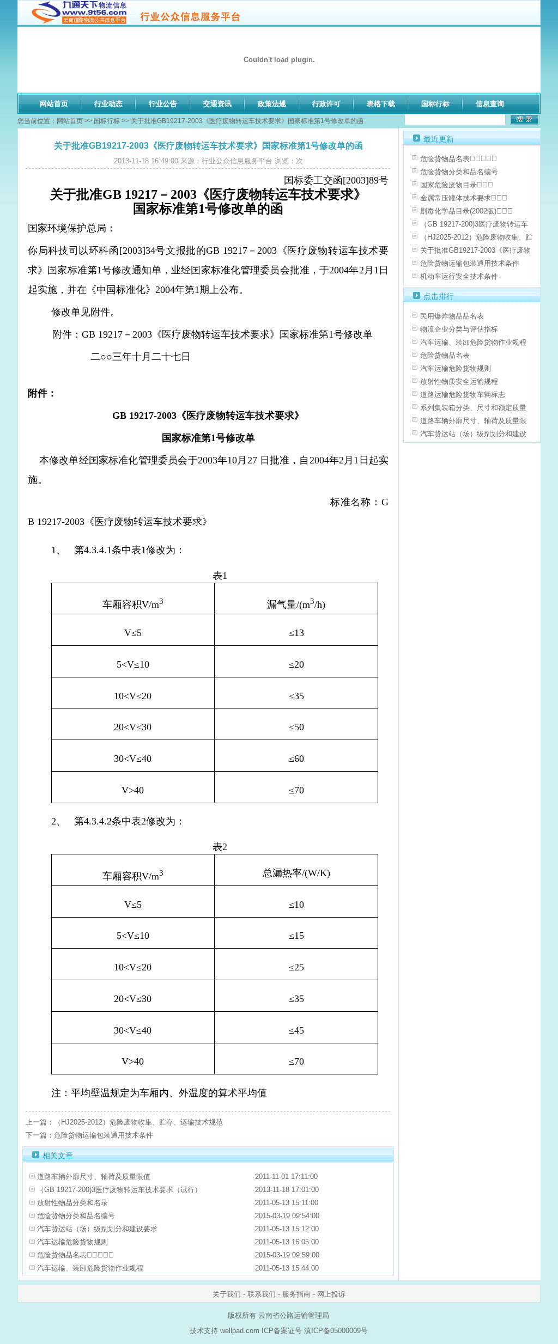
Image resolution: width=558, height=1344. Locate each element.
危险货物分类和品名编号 (76, 1216)
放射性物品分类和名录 (72, 1203)
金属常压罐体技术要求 (463, 198)
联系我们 (261, 1294)
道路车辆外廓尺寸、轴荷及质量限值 (93, 1176)
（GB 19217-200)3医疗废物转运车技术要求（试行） (119, 1190)
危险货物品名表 (445, 355)
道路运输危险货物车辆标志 (462, 394)
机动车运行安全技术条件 (459, 276)
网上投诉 (331, 1294)
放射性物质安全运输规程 (459, 381)
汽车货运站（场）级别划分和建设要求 (97, 1229)
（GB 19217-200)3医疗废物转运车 (474, 224)
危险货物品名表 (75, 1255)
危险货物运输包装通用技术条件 (469, 263)
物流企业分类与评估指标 (459, 329)
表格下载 (381, 104)
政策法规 (272, 104)
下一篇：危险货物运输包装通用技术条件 (89, 1135)
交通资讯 (217, 104)
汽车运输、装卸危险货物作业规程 (90, 1268)
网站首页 (54, 104)
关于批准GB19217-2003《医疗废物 (475, 250)
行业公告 (163, 104)
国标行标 (435, 104)
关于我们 (227, 1294)
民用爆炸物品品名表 (452, 316)
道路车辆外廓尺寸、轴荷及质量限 (473, 421)
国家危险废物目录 (456, 185)
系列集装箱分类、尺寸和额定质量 (473, 408)
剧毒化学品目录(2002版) (466, 211)
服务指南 (296, 1294)
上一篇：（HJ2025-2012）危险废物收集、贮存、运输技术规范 (124, 1122)
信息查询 (490, 104)
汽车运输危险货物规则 (72, 1242)
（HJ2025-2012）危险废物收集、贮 (476, 237)
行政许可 (326, 104)
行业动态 (108, 104)
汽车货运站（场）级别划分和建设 (473, 434)
